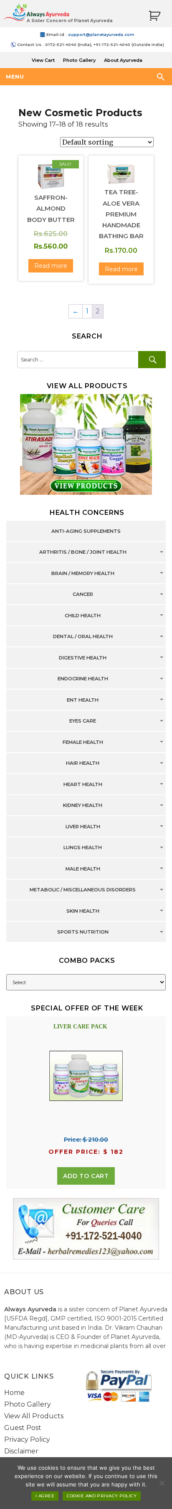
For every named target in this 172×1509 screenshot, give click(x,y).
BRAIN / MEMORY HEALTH (82, 573)
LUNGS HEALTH (82, 848)
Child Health (83, 615)
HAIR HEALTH (82, 763)
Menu (15, 76)
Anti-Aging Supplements (86, 531)
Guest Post (22, 1428)
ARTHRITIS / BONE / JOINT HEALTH (82, 552)
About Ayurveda (123, 60)
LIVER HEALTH (83, 827)
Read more (50, 266)
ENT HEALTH (83, 700)
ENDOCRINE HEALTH (83, 679)
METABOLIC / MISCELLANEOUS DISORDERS (83, 890)
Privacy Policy (27, 1439)
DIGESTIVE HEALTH (82, 658)
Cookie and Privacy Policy (102, 1496)
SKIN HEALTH (82, 911)
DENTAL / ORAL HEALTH (83, 637)
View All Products (33, 1416)
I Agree (44, 1496)
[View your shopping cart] (154, 16)
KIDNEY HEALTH (82, 806)
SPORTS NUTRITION (83, 932)
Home (14, 1393)
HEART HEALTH (82, 784)
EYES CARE (82, 721)
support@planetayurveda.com (101, 34)
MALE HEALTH (83, 869)
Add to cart (86, 1176)
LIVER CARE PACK (80, 1026)
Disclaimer (21, 1451)
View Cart (43, 60)
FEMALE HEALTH (83, 742)
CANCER (83, 595)
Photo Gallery (79, 60)
